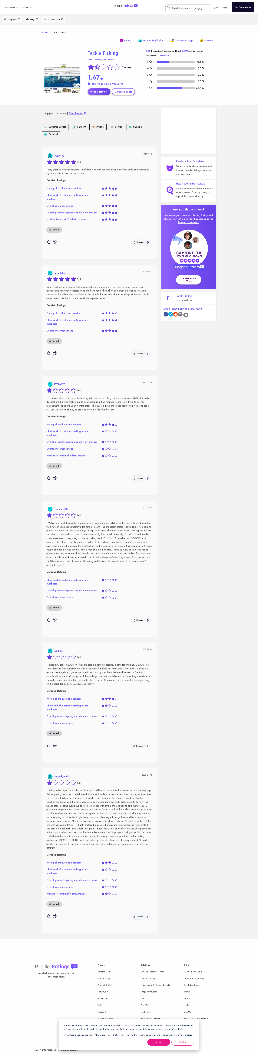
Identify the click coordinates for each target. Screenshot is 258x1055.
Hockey (111, 59)
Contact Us (189, 998)
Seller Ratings (103, 978)
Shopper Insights (149, 991)
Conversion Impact (149, 978)
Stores (45, 32)
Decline (182, 1042)
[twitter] (170, 315)
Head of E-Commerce (151, 1018)
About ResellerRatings (194, 978)
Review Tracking (105, 1018)
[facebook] (165, 315)
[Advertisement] (188, 131)
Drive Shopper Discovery (152, 971)
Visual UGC (102, 998)
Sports (90, 59)
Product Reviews (105, 985)
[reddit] (175, 315)
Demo (143, 998)
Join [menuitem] (216, 7)
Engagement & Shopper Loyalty (155, 985)
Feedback (101, 1012)
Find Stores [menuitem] (10, 7)
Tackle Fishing (103, 53)
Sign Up (187, 1012)
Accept (158, 1042)
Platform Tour (103, 971)
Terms (187, 991)
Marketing (145, 1012)
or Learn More (191, 222)
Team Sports (100, 59)
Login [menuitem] (224, 7)
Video (100, 1005)
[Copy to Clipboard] (185, 315)
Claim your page (188, 280)
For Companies (243, 7)
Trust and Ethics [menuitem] (27, 7)
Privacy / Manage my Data (196, 1018)
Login (186, 1005)
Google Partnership (193, 971)
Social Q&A (102, 991)
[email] (180, 315)
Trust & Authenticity (193, 985)
